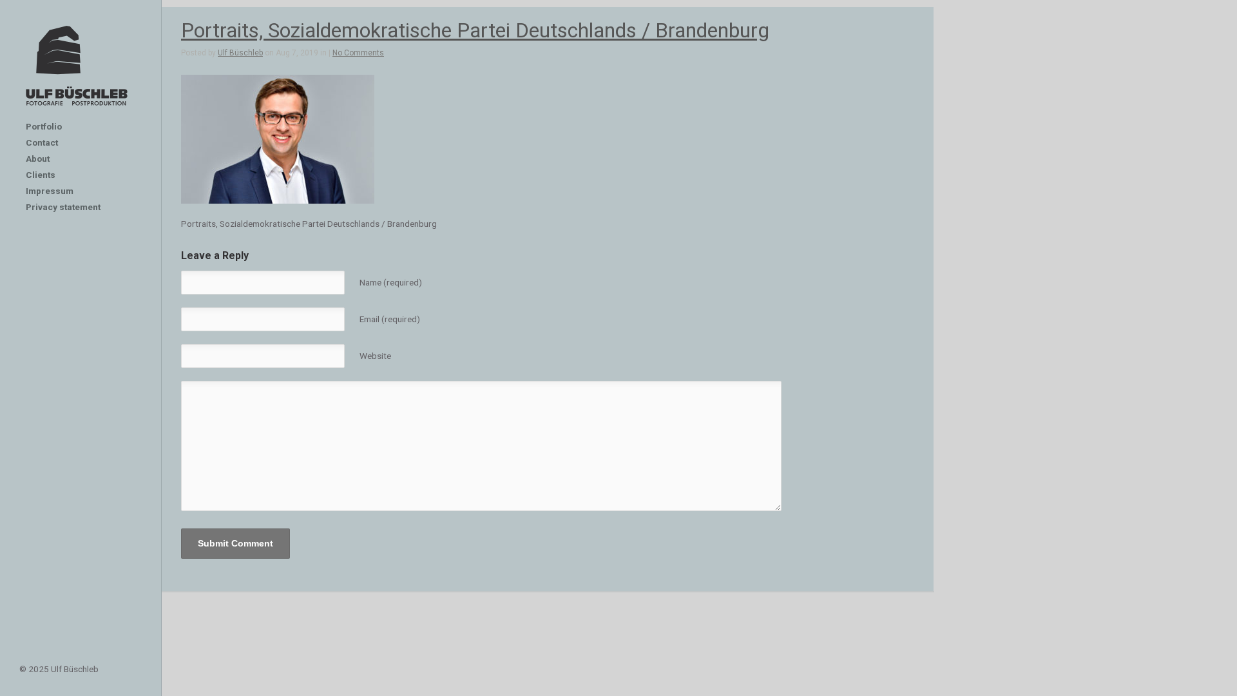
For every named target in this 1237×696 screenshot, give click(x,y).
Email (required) (390, 319)
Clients (40, 174)
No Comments (358, 52)
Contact (42, 142)
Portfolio (44, 126)
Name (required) (391, 282)
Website (375, 356)
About (38, 158)
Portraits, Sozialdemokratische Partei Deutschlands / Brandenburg (475, 30)
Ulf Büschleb (240, 52)
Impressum (49, 191)
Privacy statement (63, 207)
